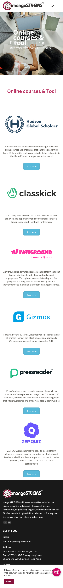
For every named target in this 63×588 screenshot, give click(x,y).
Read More (31, 166)
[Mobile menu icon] (58, 6)
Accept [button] (9, 581)
